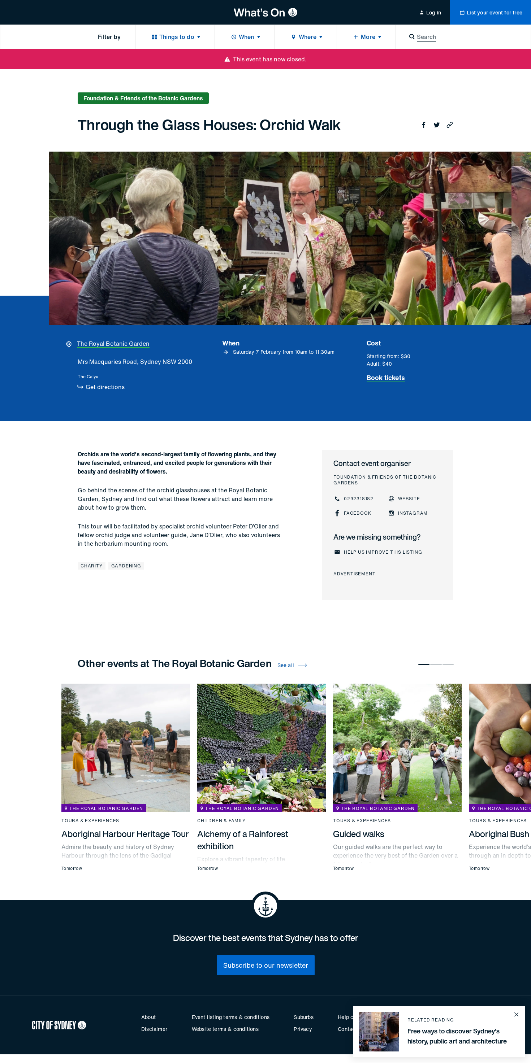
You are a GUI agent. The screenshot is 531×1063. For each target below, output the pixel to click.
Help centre (352, 1017)
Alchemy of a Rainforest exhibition (242, 840)
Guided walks (358, 833)
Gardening (126, 566)
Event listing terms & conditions (230, 1017)
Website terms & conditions (225, 1029)
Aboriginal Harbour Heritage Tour (125, 833)
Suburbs (303, 1017)
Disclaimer (154, 1029)
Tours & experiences (90, 821)
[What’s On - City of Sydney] (265, 12)
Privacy (303, 1029)
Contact (347, 1029)
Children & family (221, 821)
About (148, 1017)
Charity (92, 566)
